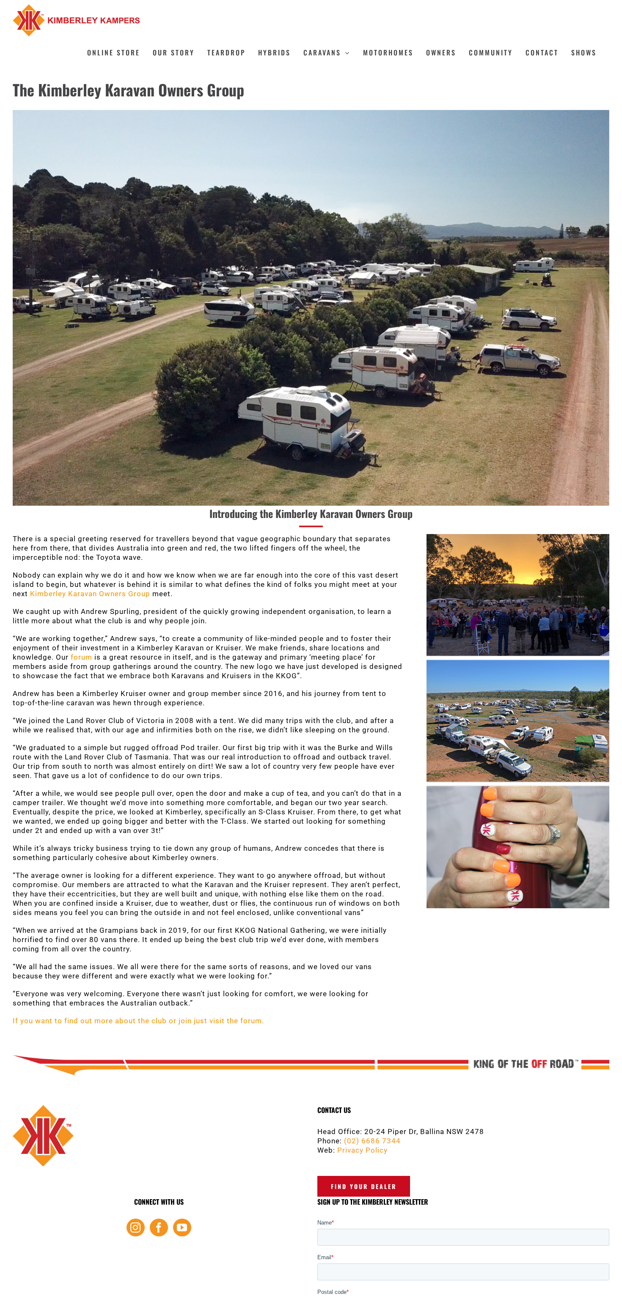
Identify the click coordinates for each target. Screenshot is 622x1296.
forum (81, 657)
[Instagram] (136, 1227)
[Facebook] (159, 1227)
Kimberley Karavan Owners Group (90, 593)
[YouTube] (182, 1227)
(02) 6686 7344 (372, 1141)
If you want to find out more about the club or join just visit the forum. (138, 1021)
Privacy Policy (362, 1150)
